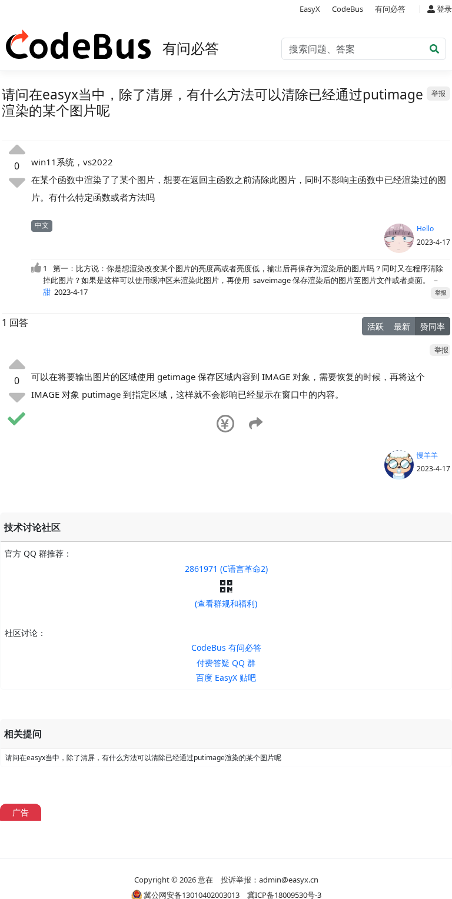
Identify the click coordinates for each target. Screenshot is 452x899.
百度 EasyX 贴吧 (226, 677)
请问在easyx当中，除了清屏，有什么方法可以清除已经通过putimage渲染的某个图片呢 (143, 758)
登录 (443, 9)
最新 (402, 326)
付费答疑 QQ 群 (226, 662)
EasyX (310, 9)
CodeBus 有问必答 (226, 647)
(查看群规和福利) (226, 603)
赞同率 (432, 326)
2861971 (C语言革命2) (226, 568)
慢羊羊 (427, 455)
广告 (20, 812)
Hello (425, 229)
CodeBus (347, 9)
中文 (42, 225)
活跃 (375, 326)
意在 (205, 879)
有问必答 (390, 9)
